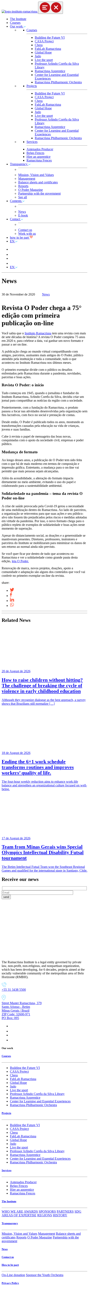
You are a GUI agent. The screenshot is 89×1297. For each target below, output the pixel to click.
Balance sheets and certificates (38, 182)
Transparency (19, 164)
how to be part (20, 237)
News (22, 211)
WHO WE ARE (12, 1211)
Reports (23, 186)
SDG (78, 1211)
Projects (31, 86)
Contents (16, 201)
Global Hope (43, 52)
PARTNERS (65, 1211)
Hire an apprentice (38, 156)
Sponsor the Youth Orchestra (44, 1275)
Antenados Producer (39, 149)
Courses (15, 22)
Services (31, 142)
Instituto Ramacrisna (38, 333)
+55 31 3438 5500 (14, 989)
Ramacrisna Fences (39, 160)
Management (26, 178)
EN (12, 241)
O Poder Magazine (30, 189)
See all (22, 197)
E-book (23, 215)
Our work (17, 26)
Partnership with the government (39, 193)
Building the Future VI (50, 37)
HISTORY (60, 1215)
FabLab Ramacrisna (48, 48)
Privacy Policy (10, 1283)
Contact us (25, 230)
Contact (15, 219)
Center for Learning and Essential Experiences (40, 1101)
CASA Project (44, 41)
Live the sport (44, 60)
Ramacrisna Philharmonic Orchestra (58, 82)
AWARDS (31, 1211)
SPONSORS (47, 1211)
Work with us (27, 233)
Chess (39, 45)
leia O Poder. (20, 561)
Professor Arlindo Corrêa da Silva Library (37, 1094)
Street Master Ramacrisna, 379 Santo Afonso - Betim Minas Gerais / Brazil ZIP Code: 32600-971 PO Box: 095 (22, 1010)
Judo (38, 56)
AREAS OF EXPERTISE (19, 1215)
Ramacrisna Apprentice (50, 71)
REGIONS (44, 1215)
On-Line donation (13, 1275)
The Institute (18, 19)
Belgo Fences (35, 153)
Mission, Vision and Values (36, 175)
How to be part (10, 1264)
